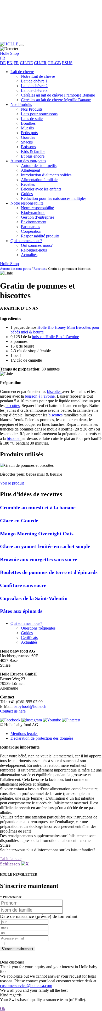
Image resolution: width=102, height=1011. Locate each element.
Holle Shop (9, 53)
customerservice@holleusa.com (26, 985)
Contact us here (13, 711)
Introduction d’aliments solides (46, 175)
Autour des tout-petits (28, 161)
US (69, 63)
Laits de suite (32, 118)
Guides (27, 194)
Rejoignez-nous (34, 250)
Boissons (28, 147)
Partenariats (30, 226)
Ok (2, 1008)
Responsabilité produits (40, 236)
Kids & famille (33, 151)
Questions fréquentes (38, 628)
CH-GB (54, 63)
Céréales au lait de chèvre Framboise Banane (58, 95)
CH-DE (26, 63)
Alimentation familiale (39, 179)
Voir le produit (12, 483)
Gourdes (28, 137)
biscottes (12, 405)
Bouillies (28, 123)
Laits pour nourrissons (39, 114)
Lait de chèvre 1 (34, 81)
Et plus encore (32, 156)
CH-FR (40, 63)
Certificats (29, 637)
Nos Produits (21, 104)
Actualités (29, 255)
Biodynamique (33, 212)
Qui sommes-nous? (26, 240)
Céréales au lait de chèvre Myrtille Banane (56, 100)
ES (64, 63)
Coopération (31, 231)
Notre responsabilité (26, 203)
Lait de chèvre (22, 71)
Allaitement (30, 170)
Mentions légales (24, 733)
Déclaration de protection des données (41, 738)
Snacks (27, 142)
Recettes (28, 184)
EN (10, 63)
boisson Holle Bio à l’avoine (55, 336)
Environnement (33, 222)
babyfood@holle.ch (30, 706)
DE (3, 63)
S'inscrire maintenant (17, 949)
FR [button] (2, 58)
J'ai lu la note (10, 859)
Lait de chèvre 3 (34, 90)
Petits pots (29, 132)
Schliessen (10, 863)
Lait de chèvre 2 (34, 85)
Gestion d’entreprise (37, 217)
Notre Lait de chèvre (38, 76)
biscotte (13, 438)
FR (16, 63)
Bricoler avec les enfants (41, 189)
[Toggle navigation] (21, 45)
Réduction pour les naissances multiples (53, 198)
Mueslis (27, 128)
